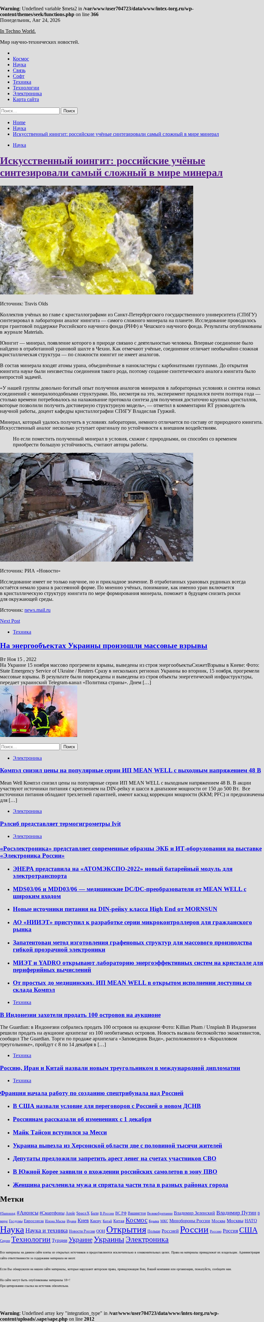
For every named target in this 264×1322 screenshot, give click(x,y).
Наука (19, 64)
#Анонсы (27, 1213)
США (248, 1229)
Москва (218, 1220)
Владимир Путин (236, 1213)
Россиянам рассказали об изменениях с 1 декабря (82, 1119)
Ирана (71, 1221)
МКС (164, 1221)
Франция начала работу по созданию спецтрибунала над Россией (92, 1093)
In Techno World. (18, 31)
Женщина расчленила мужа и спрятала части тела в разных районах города (120, 1184)
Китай (107, 1221)
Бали (95, 1213)
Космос (21, 58)
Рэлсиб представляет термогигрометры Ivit (60, 823)
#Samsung (7, 1213)
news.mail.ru (37, 610)
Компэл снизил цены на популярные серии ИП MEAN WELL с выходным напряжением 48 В (130, 770)
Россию (216, 1231)
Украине (80, 1239)
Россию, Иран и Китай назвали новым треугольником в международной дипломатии (120, 1068)
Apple (70, 1213)
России (194, 1229)
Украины (109, 1239)
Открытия (126, 1229)
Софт (18, 76)
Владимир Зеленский (194, 1212)
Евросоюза (34, 1220)
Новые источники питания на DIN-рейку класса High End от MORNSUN (115, 909)
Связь (19, 70)
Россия (230, 1231)
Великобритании (160, 1213)
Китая (118, 1220)
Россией (170, 1231)
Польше (153, 1231)
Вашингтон (137, 1213)
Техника (22, 82)
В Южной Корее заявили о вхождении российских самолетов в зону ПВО (115, 1171)
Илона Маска (55, 1221)
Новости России (82, 1231)
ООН (100, 1231)
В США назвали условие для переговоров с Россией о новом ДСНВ (107, 1106)
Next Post (10, 621)
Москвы (235, 1220)
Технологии (26, 87)
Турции (59, 1240)
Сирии (5, 1241)
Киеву (95, 1220)
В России (107, 1213)
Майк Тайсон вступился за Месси (60, 1132)
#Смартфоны (52, 1212)
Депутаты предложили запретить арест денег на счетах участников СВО (114, 1158)
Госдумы (16, 1221)
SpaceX (83, 1213)
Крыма (154, 1221)
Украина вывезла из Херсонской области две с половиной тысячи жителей (117, 1145)
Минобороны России (189, 1220)
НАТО (251, 1220)
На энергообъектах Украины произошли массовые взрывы (103, 645)
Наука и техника (46, 1230)
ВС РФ (121, 1213)
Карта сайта (26, 99)
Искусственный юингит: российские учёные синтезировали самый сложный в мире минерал (111, 166)
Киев (83, 1220)
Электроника (27, 93)
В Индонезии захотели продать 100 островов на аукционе (80, 1014)
